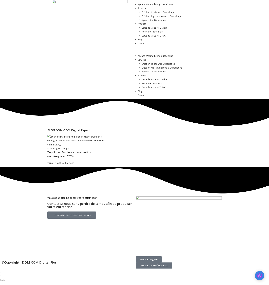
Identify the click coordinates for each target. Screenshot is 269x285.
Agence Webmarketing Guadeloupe (155, 4)
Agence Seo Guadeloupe (154, 19)
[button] (178, 50)
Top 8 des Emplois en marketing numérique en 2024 (69, 154)
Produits (142, 23)
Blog (140, 39)
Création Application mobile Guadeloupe (162, 16)
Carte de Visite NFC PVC (154, 35)
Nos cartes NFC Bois (152, 31)
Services (142, 8)
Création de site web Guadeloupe (158, 12)
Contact (142, 43)
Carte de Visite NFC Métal (154, 27)
